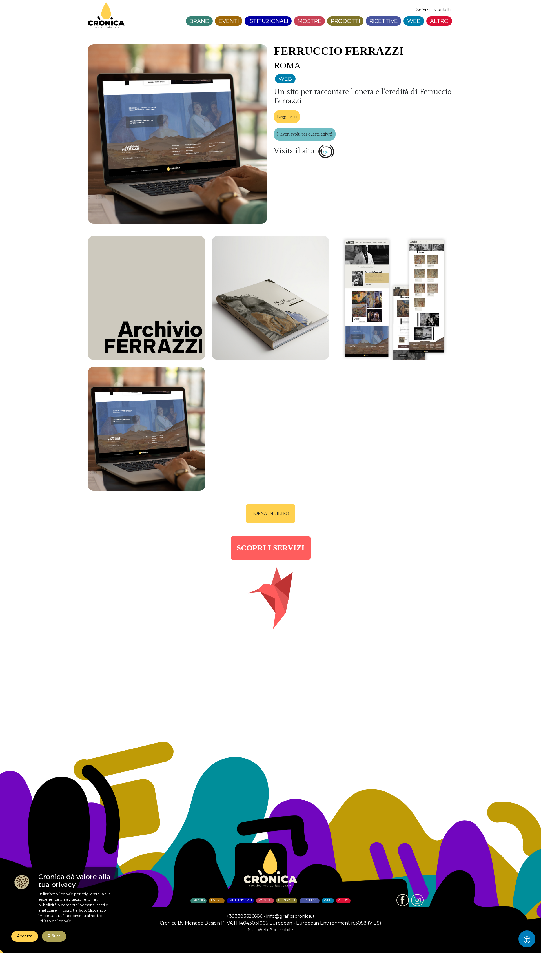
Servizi (423, 9)
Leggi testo (287, 116)
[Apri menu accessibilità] (526, 938)
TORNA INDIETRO (270, 513)
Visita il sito (295, 150)
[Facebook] (402, 900)
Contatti (442, 9)
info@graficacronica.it (290, 916)
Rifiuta (54, 936)
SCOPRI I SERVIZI (271, 548)
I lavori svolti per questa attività (304, 134)
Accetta (24, 936)
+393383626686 (244, 916)
